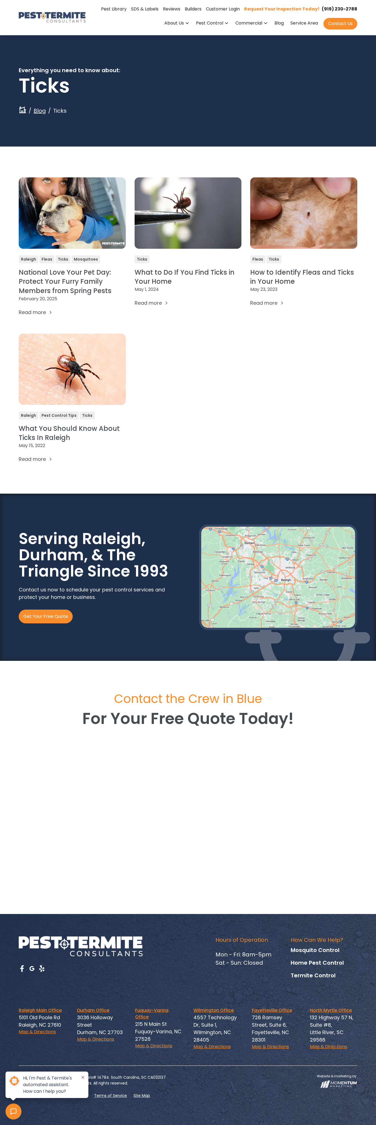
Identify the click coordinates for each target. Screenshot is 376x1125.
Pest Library (114, 9)
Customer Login (223, 9)
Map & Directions (37, 1032)
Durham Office (93, 1010)
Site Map (141, 1095)
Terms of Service (110, 1095)
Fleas (47, 259)
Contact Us (340, 23)
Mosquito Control (315, 950)
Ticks (63, 259)
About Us (174, 23)
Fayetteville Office (272, 1010)
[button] (177, 24)
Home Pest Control (317, 963)
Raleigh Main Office (40, 1010)
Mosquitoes (86, 259)
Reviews (171, 9)
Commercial (248, 23)
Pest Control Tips (59, 415)
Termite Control (313, 975)
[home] (52, 17)
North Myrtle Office (331, 1010)
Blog (279, 23)
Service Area (304, 23)
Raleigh (28, 259)
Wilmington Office (214, 1010)
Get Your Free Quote (45, 616)
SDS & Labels (145, 9)
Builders (193, 9)
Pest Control (209, 23)
